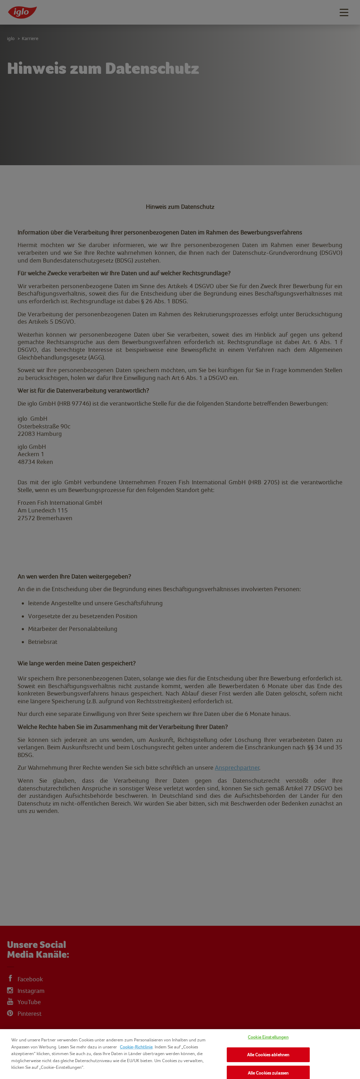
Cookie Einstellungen (268, 1037)
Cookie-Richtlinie (136, 1046)
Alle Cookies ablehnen (268, 1054)
